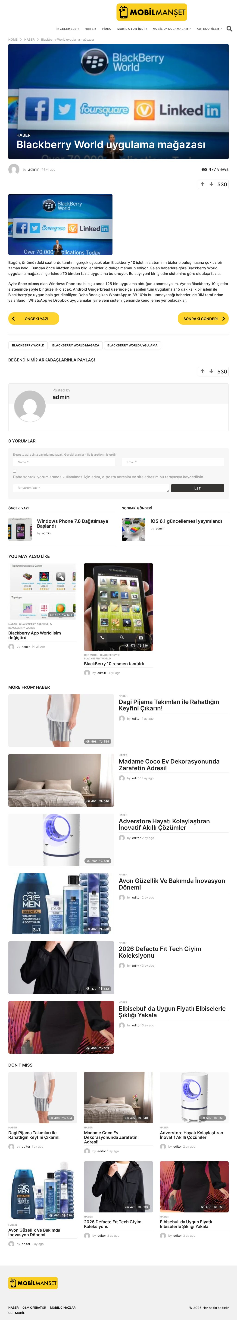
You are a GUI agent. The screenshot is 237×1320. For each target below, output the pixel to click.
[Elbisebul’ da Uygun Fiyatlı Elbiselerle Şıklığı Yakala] (61, 1027)
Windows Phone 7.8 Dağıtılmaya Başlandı (72, 523)
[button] (229, 28)
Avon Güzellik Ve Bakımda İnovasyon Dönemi (172, 884)
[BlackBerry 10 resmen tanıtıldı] (118, 607)
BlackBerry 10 (110, 655)
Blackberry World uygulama (132, 345)
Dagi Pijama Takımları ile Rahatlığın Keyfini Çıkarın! (169, 705)
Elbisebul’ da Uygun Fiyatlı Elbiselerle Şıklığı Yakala (172, 1012)
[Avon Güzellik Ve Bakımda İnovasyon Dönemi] (61, 903)
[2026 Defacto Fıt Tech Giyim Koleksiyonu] (61, 967)
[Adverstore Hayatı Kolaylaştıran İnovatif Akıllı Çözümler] (61, 840)
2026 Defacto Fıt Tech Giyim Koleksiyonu (160, 952)
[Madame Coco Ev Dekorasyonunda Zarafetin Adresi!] (61, 780)
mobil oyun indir (132, 28)
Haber (90, 28)
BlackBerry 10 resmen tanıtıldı (114, 663)
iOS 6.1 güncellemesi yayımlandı (186, 521)
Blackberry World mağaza (75, 345)
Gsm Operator (34, 1307)
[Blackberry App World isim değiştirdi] (42, 591)
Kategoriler (208, 28)
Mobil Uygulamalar (170, 28)
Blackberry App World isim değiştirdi (34, 635)
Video (107, 28)
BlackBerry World (28, 345)
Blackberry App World (35, 624)
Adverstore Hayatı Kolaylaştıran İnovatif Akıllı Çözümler (164, 824)
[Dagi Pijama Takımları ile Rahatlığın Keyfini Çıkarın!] (61, 720)
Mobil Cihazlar (62, 1307)
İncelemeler (67, 28)
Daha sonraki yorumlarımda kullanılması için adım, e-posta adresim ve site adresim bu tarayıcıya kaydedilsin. (108, 477)
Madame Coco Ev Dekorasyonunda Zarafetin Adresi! (169, 765)
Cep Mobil (91, 655)
